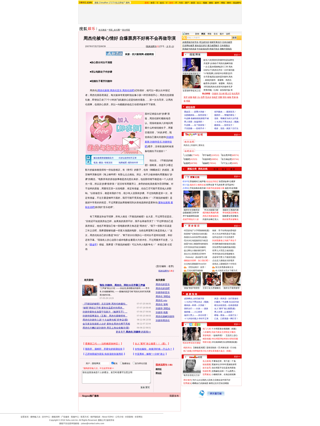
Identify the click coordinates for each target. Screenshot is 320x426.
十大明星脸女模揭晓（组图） (225, 329)
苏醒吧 (187, 159)
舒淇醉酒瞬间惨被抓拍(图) (224, 244)
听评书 (186, 181)
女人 (199, 3)
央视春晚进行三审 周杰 (222, 67)
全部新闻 (129, 417)
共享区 (186, 188)
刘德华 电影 (162, 312)
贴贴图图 (207, 364)
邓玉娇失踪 (204, 42)
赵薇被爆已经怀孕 (191, 212)
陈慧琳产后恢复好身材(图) (195, 234)
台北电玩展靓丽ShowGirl (195, 264)
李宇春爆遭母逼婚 (191, 216)
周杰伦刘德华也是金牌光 (223, 60)
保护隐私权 (95, 417)
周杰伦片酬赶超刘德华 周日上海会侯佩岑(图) (106, 327)
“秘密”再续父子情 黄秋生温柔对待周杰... (103, 307)
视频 (205, 3)
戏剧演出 (187, 347)
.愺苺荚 (207, 87)
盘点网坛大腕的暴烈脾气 (195, 250)
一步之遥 (208, 67)
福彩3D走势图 (231, 188)
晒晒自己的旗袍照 (200, 383)
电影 (195, 97)
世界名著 (210, 185)
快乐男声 (236, 93)
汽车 (181, 3)
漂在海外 (187, 380)
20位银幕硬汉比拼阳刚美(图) (224, 342)
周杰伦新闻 (103, 90)
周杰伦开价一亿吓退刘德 (223, 70)
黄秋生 (201, 145)
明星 (188, 101)
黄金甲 (93, 244)
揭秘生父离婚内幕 (231, 210)
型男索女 (207, 374)
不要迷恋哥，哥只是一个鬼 (224, 361)
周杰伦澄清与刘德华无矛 (221, 87)
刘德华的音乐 (163, 292)
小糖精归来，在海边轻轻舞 (224, 374)
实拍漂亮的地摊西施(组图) (224, 247)
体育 (153, 3)
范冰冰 (208, 97)
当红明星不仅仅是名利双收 (224, 368)
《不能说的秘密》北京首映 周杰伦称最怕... (105, 303)
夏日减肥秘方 (213, 45)
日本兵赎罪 (227, 42)
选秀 (203, 97)
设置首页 (25, 417)
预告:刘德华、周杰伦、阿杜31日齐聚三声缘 (122, 285)
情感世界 (207, 371)
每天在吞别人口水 (192, 375)
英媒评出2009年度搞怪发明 (224, 364)
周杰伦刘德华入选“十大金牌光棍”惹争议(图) (105, 319)
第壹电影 (207, 335)
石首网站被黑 (188, 45)
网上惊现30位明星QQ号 (221, 73)
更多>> (237, 55)
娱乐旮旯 (207, 368)
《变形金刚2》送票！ (196, 267)
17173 (112, 3)
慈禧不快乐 (214, 49)
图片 (222, 34)
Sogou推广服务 (90, 395)
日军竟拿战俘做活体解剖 (195, 247)
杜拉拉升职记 (212, 181)
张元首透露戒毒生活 (224, 267)
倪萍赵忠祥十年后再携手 (223, 237)
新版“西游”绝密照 (192, 288)
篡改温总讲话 (201, 45)
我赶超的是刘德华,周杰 (222, 77)
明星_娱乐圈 (114, 30)
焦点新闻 (207, 361)
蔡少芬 (228, 93)
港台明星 (126, 30)
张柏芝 (215, 97)
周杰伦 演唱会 (163, 296)
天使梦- (207, 63)
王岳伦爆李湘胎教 (195, 270)
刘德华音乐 (156, 141)
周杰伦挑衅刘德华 (165, 316)
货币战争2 (229, 185)
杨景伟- (207, 83)
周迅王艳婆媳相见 (211, 216)
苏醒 (220, 97)
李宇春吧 (207, 155)
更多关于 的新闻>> (133, 331)
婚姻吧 (206, 163)
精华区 (159, 369)
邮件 (217, 3)
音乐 (216, 34)
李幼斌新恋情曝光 (230, 212)
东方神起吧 (227, 159)
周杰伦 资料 (162, 304)
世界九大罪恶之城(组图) (223, 250)
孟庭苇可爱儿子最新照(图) (224, 257)
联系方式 (85, 417)
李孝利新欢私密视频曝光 (223, 254)
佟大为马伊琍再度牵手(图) (224, 234)
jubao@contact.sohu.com (92, 423)
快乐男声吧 (227, 155)
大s (198, 97)
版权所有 (110, 420)
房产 (187, 3)
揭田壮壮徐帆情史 (192, 210)
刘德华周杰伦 (163, 320)
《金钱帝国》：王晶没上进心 (225, 335)
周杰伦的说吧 (163, 288)
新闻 (197, 34)
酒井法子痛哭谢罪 (232, 288)
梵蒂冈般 (208, 90)
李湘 (234, 97)
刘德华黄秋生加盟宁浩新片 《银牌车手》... (105, 311)
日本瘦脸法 (225, 45)
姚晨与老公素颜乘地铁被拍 (196, 244)
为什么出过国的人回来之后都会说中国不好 (211, 380)
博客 (223, 3)
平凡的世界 (220, 185)
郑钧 (225, 97)
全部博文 (139, 417)
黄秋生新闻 (164, 202)
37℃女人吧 (227, 163)
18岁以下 (208, 70)
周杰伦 (187, 145)
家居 (193, 3)
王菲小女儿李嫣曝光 (212, 288)
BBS (229, 3)
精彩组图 (207, 339)
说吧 (228, 34)
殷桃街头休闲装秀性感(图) (195, 237)
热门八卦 (207, 329)
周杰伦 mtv (161, 300)
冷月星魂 (208, 77)
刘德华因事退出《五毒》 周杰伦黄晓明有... (105, 315)
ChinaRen (103, 3)
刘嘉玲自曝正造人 (211, 219)
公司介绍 (119, 417)
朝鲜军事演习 (216, 42)
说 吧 (200, 134)
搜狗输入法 (35, 417)
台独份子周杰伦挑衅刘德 (222, 63)
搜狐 (96, 3)
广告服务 (65, 417)
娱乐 (162, 3)
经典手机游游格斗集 (215, 188)
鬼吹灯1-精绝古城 (198, 185)
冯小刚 (222, 93)
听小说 (186, 185)
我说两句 (237, 3)
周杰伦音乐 (116, 90)
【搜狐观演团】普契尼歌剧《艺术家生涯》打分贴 (214, 347)
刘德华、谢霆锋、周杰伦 (221, 80)
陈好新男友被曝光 (230, 219)
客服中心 (75, 417)
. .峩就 (206, 80)
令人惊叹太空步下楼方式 (226, 270)
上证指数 (188, 155)
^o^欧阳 (207, 73)
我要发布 (174, 395)
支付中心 (46, 417)
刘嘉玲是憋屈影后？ (192, 74)
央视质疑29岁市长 (190, 42)
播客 (211, 3)
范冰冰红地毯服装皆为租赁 (196, 240)
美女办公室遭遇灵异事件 (195, 254)
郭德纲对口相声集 (198, 181)
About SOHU (108, 417)
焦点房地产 (120, 3)
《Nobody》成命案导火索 (195, 257)
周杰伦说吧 (128, 90)
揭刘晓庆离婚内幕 (211, 212)
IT (176, 3)
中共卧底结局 (203, 49)
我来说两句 (151, 46)
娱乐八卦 (208, 60)
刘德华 (215, 93)
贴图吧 (187, 163)
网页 (203, 34)
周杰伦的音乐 (163, 284)
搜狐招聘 (56, 417)
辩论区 (159, 373)
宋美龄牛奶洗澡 (189, 49)
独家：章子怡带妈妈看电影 (224, 230)
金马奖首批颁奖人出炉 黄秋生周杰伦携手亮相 (106, 323)
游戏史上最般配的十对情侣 (224, 264)
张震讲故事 (224, 181)
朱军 (186, 97)
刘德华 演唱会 (163, 308)
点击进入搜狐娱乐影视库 (223, 260)
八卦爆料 (207, 332)
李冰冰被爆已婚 (211, 210)
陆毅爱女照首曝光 (230, 216)
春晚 (229, 97)
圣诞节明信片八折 (191, 219)
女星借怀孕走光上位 (192, 91)
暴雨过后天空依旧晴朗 (219, 383)
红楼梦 (232, 181)
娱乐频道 (102, 30)
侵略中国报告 (226, 49)
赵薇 (190, 97)
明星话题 (207, 342)
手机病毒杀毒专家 (198, 188)
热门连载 (187, 351)
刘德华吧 (207, 159)
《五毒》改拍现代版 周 (222, 90)
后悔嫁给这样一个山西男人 (224, 371)
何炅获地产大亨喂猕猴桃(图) (196, 230)
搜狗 (128, 3)
